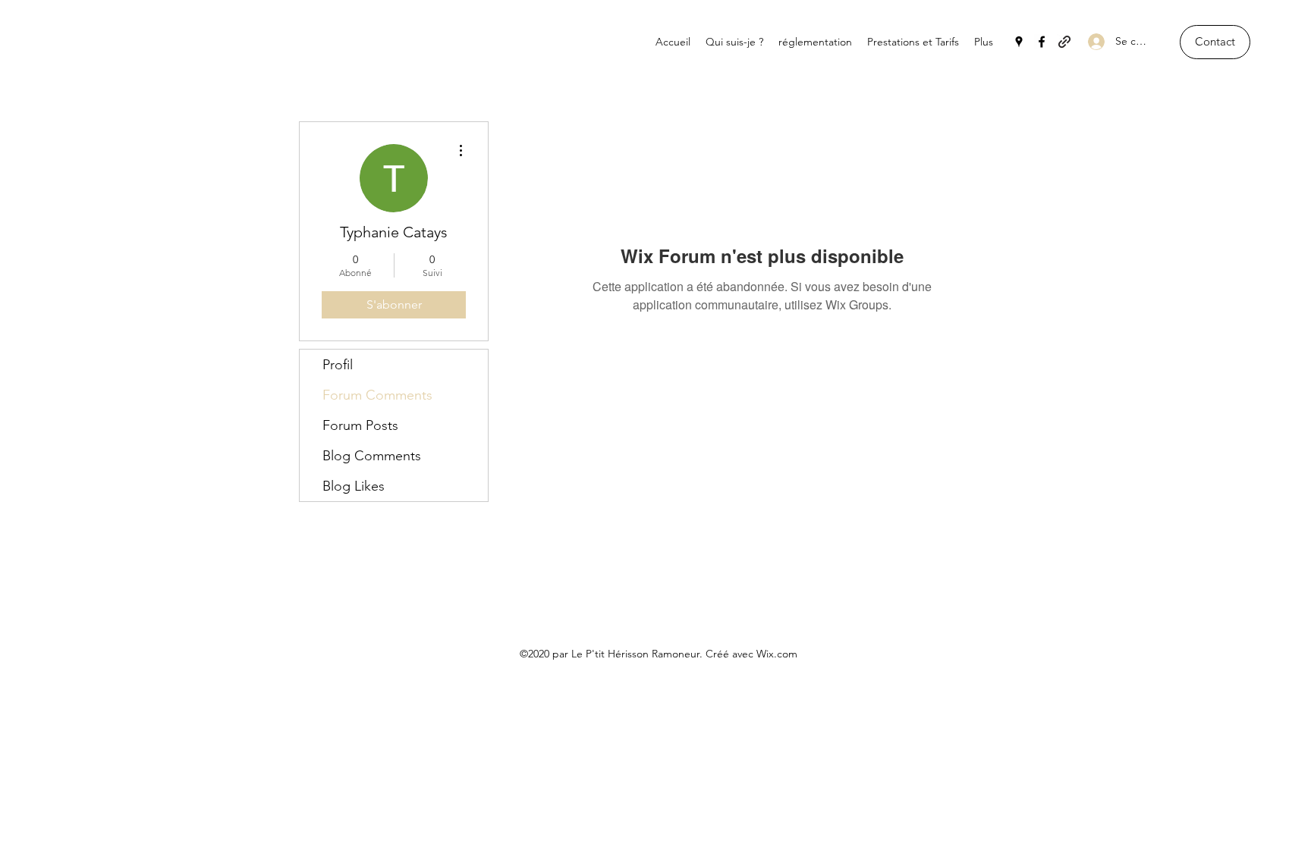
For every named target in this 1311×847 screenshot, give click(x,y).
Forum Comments (377, 395)
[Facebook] (1041, 41)
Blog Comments (371, 455)
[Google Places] (1018, 41)
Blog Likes (353, 486)
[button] (1215, 42)
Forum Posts (360, 425)
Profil (337, 364)
